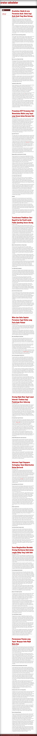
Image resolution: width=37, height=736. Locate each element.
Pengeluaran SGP (25, 351)
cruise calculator (9, 2)
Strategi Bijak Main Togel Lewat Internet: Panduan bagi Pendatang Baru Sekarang (23, 399)
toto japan (21, 478)
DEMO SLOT (4, 13)
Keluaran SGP (18, 422)
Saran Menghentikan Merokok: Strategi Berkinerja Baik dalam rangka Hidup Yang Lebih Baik (22, 550)
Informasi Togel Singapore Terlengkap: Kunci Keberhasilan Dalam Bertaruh (23, 465)
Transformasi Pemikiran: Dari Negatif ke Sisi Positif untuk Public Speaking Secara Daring (22, 220)
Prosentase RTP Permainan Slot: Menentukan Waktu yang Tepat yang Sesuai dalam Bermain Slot (23, 113)
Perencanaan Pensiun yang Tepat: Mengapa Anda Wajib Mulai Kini (21, 641)
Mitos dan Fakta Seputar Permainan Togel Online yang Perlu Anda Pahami (22, 320)
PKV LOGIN (4, 14)
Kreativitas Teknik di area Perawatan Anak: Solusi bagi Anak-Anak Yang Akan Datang (22, 13)
